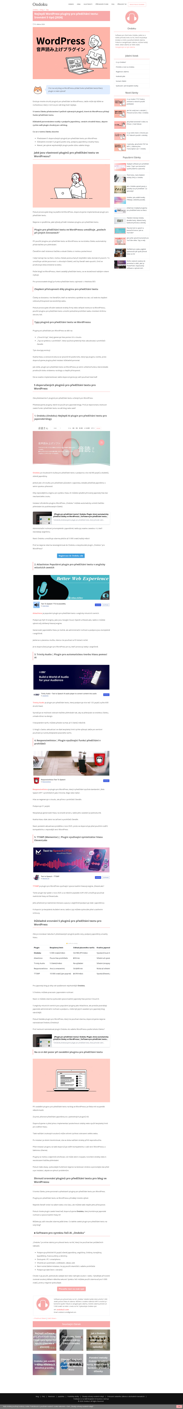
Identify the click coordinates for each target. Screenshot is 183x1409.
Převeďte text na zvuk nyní (71, 1289)
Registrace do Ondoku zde (71, 555)
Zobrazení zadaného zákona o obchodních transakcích (126, 1396)
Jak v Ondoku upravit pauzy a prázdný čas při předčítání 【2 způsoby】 (137, 188)
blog (37, 1396)
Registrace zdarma (137, 4)
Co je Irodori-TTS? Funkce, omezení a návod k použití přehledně (136, 101)
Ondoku (35, 10)
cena (78, 4)
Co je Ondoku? (121, 62)
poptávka (61, 1396)
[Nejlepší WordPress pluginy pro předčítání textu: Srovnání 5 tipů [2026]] (120, 102)
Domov (71, 4)
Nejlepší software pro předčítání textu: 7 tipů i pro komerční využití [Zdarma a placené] (138, 166)
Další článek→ (52, 1318)
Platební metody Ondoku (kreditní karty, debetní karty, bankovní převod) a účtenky (136, 220)
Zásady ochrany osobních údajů (93, 1396)
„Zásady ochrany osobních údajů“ (82, 1406)
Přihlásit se (121, 4)
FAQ (113, 4)
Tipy (47, 10)
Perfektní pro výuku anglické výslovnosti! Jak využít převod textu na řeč (137, 251)
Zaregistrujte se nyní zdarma (125, 47)
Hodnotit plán (120, 76)
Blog (41, 10)
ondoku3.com (63, 1309)
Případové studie (102, 4)
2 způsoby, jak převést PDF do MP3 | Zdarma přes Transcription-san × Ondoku (137, 146)
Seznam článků (121, 81)
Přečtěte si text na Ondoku (125, 67)
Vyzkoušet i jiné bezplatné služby (127, 86)
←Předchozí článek (39, 1318)
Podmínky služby (73, 1396)
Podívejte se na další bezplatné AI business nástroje (91, 1399)
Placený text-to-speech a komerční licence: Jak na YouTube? (135, 230)
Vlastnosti (88, 4)
